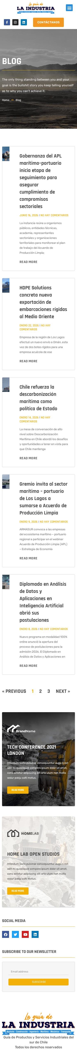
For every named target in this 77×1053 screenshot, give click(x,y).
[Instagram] (15, 22)
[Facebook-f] (7, 22)
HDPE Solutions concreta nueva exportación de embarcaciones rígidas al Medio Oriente (43, 302)
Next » (63, 691)
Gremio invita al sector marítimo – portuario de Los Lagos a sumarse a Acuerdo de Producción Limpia (44, 498)
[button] (69, 7)
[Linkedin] (24, 22)
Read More (28, 261)
